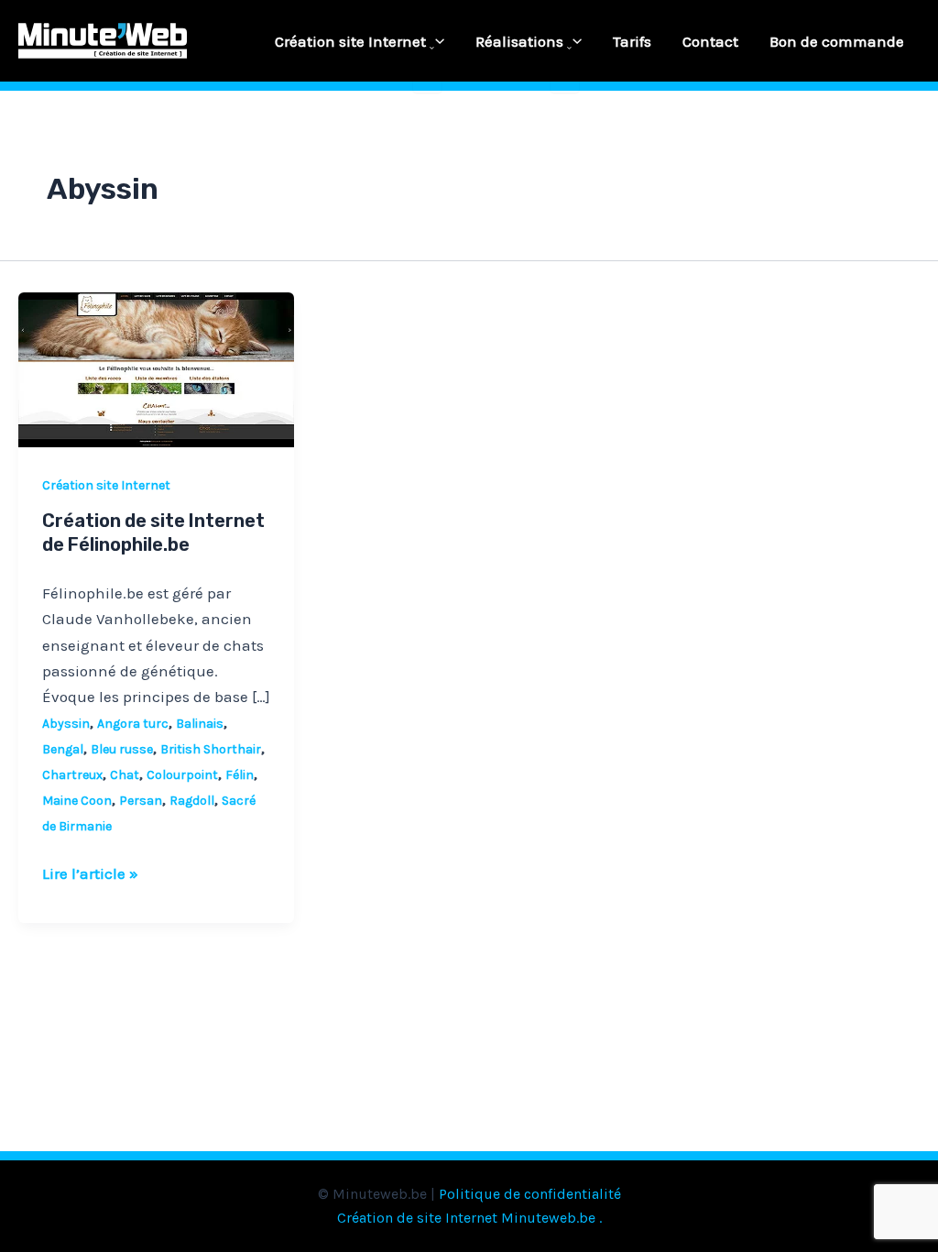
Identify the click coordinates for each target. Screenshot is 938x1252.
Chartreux (72, 775)
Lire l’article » (90, 872)
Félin (239, 775)
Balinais (200, 723)
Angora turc (133, 723)
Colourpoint (182, 775)
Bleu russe (122, 749)
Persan (140, 800)
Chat (124, 775)
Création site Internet (350, 41)
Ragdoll (191, 800)
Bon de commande (836, 41)
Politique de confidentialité (530, 1194)
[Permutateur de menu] (427, 49)
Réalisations (519, 41)
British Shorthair (210, 749)
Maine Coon (77, 800)
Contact (710, 41)
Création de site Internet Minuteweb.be (466, 1217)
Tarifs (632, 41)
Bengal (62, 749)
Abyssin (66, 723)
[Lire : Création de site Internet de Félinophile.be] (156, 368)
